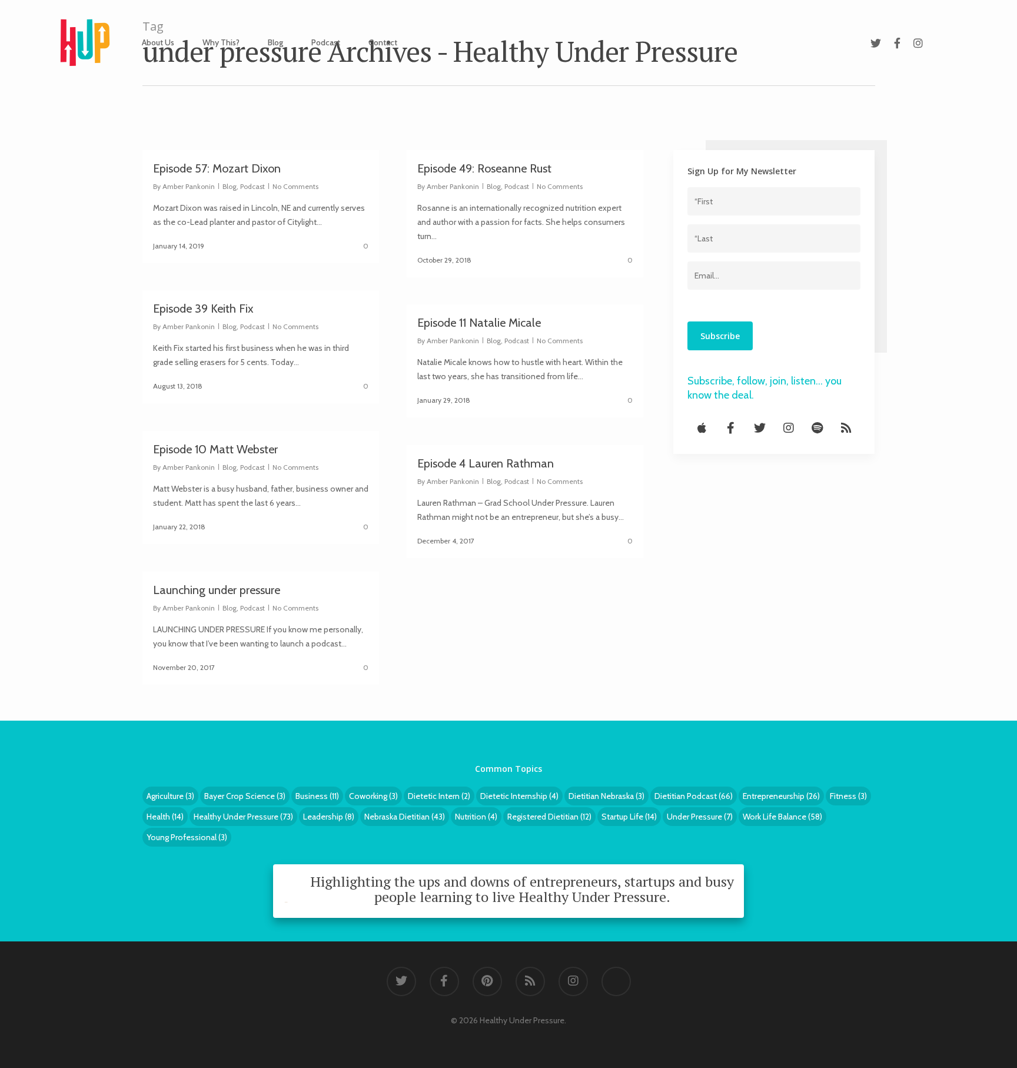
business (317, 796)
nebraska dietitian (404, 816)
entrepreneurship (781, 796)
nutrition (476, 816)
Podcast (325, 42)
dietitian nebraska (606, 796)
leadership (328, 816)
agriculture (170, 796)
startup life (629, 816)
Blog (275, 42)
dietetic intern (439, 796)
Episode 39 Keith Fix (203, 308)
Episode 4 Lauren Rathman (485, 463)
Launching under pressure (216, 590)
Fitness (848, 796)
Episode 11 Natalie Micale (479, 323)
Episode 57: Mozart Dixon (217, 168)
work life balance (782, 816)
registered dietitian (549, 816)
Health (165, 816)
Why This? (221, 42)
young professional (187, 837)
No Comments (295, 186)
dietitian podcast (693, 796)
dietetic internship (519, 796)
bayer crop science (244, 796)
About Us (158, 42)
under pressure (700, 816)
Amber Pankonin (188, 186)
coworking (373, 796)
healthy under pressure (243, 816)
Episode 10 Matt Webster (215, 449)
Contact (382, 42)
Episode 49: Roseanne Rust (484, 168)
